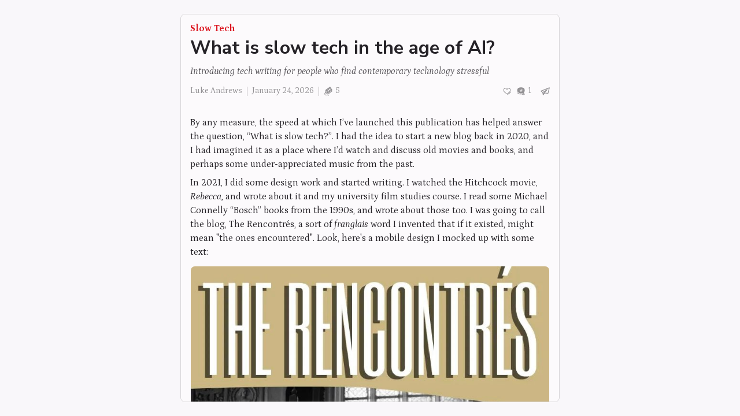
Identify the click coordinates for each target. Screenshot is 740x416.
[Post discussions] (523, 91)
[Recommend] (507, 91)
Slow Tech (212, 28)
